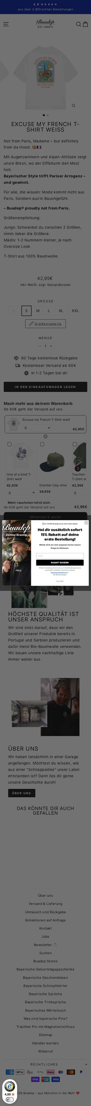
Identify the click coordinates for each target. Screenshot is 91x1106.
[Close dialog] (86, 522)
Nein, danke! (59, 581)
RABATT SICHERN (60, 562)
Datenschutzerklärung (58, 572)
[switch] (10, 1099)
